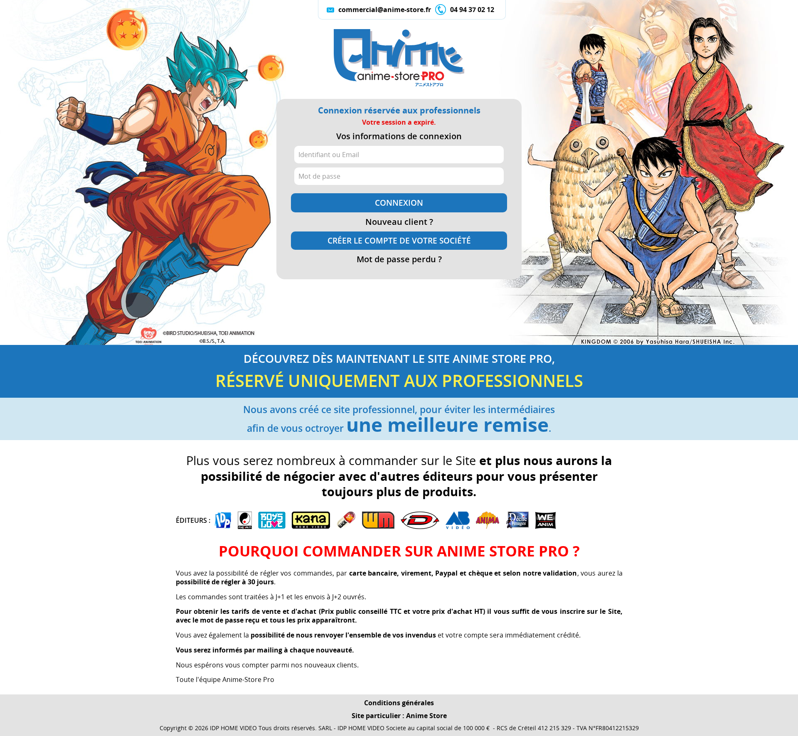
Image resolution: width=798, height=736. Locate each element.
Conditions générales (399, 702)
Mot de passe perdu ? (399, 259)
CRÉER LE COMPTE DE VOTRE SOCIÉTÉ (399, 240)
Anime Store (426, 715)
